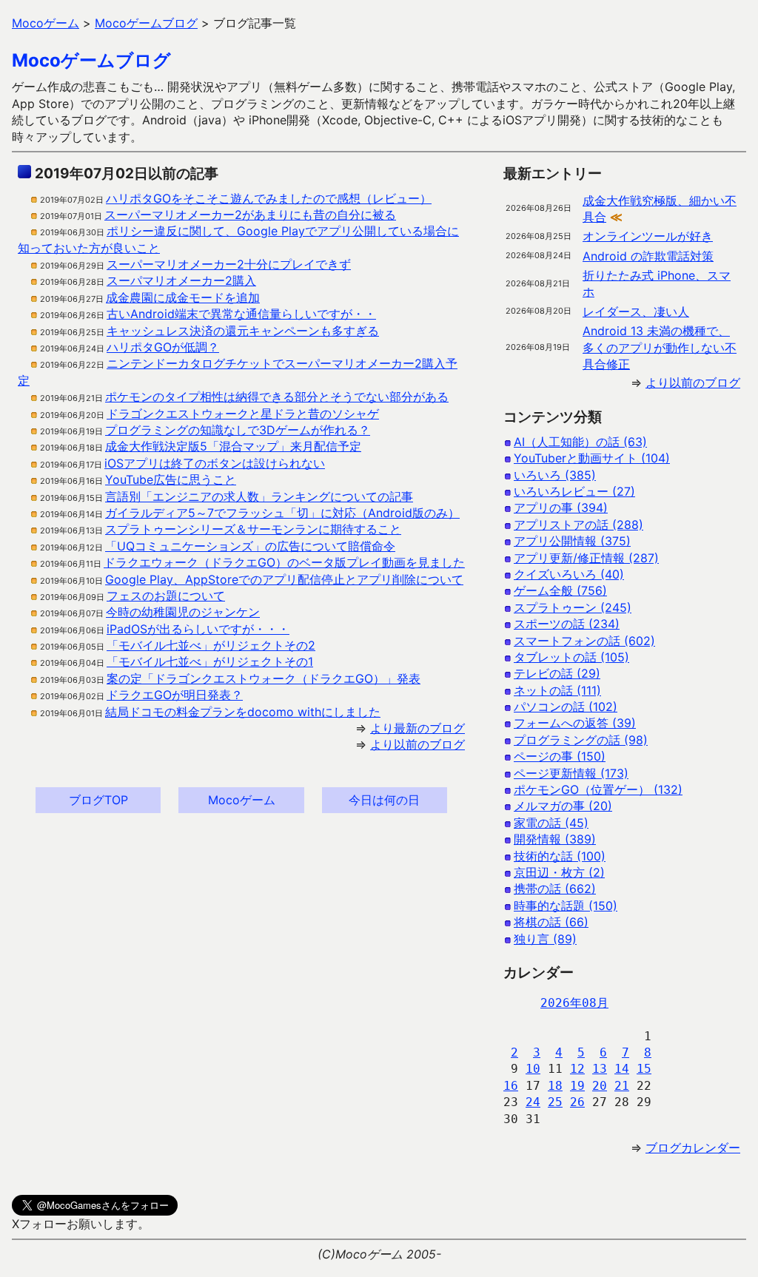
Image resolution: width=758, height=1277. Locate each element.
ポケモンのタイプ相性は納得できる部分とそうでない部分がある (277, 396)
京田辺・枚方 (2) (559, 872)
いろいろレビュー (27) (574, 491)
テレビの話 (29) (557, 673)
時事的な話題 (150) (565, 905)
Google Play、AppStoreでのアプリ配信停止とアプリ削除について (284, 579)
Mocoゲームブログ (91, 60)
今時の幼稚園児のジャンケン (183, 611)
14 (621, 1069)
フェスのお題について (166, 595)
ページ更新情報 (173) (571, 773)
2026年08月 (574, 1003)
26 (577, 1102)
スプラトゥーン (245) (572, 607)
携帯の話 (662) (555, 888)
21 (621, 1086)
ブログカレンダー (692, 1147)
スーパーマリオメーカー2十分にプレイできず (229, 264)
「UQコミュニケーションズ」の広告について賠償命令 (250, 546)
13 (599, 1069)
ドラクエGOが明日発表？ (175, 694)
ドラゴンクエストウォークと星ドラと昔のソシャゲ (243, 413)
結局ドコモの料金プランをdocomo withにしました (242, 711)
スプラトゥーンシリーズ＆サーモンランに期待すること (253, 529)
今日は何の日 (384, 799)
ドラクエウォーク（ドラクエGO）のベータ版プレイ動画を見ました (284, 562)
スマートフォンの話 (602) (584, 640)
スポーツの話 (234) (567, 623)
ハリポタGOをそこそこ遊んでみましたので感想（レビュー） (269, 198)
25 (555, 1102)
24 (533, 1102)
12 (577, 1069)
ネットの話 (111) (557, 690)
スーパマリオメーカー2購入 (181, 280)
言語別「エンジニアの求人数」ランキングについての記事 (259, 496)
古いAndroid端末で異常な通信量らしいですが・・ (241, 313)
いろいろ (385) (555, 475)
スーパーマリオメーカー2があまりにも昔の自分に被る (250, 214)
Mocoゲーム (241, 799)
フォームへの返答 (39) (575, 722)
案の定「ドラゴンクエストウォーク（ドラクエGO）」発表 (263, 678)
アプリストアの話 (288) (578, 524)
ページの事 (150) (560, 756)
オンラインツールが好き (648, 236)
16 (510, 1086)
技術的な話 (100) (560, 856)
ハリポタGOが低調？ (163, 347)
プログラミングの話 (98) (581, 739)
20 (599, 1086)
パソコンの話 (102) (565, 706)
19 (577, 1086)
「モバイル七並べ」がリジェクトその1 (210, 661)
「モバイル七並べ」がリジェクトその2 (211, 645)
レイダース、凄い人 (636, 311)
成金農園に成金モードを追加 (183, 297)
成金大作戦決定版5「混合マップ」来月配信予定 (233, 446)
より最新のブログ (417, 728)
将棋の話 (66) (551, 921)
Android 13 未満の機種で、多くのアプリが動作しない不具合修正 (660, 347)
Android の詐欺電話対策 (648, 256)
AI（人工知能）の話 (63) (580, 441)
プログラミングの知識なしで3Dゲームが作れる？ (237, 429)
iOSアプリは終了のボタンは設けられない (214, 463)
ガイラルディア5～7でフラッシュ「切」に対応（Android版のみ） (282, 512)
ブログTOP (98, 799)
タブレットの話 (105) (571, 657)
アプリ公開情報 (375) (572, 540)
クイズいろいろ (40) (569, 574)
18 (555, 1086)
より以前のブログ (417, 744)
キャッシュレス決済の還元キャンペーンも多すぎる (243, 330)
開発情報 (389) (555, 839)
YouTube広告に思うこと (170, 479)
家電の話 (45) (551, 822)
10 (533, 1069)
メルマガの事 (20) (563, 805)
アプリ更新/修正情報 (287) (586, 557)
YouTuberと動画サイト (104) (592, 458)
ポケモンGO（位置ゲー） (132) (598, 789)
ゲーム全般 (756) (560, 590)
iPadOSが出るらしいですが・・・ (198, 628)
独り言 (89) (545, 938)
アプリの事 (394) (561, 507)
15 (644, 1069)
